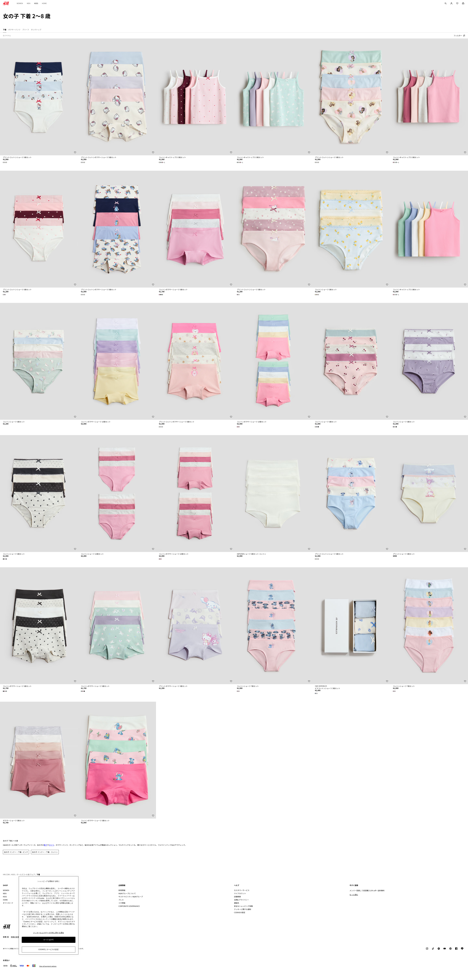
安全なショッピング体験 (243, 906)
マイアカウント (240, 893)
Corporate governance (129, 906)
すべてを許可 (48, 940)
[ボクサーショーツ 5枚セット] (39, 760)
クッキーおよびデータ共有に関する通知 (48, 933)
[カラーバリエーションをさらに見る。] (5, 162)
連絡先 (236, 903)
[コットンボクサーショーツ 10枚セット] (117, 361)
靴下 (45, 845)
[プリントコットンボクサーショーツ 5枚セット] (117, 96)
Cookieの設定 (239, 912)
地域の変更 (15, 937)
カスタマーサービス (241, 890)
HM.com (6, 874)
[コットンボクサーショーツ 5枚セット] (195, 229)
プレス (121, 900)
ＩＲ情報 (121, 903)
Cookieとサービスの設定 (48, 949)
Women (20, 3)
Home (44, 3)
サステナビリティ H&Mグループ (130, 896)
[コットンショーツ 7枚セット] (273, 625)
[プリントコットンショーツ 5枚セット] (39, 96)
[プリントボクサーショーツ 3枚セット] (195, 625)
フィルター (458, 35)
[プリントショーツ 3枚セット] (429, 493)
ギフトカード (8, 903)
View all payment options (47, 966)
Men (28, 3)
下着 (38, 874)
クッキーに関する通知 (242, 909)
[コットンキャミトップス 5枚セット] (195, 96)
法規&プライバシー (241, 900)
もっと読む (354, 894)
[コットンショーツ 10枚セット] (117, 493)
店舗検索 (237, 896)
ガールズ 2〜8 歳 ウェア (26, 874)
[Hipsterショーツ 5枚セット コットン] (273, 493)
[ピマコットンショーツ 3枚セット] (351, 625)
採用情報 (121, 890)
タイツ (51, 845)
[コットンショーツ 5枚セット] (351, 229)
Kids (36, 3)
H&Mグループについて (127, 893)
